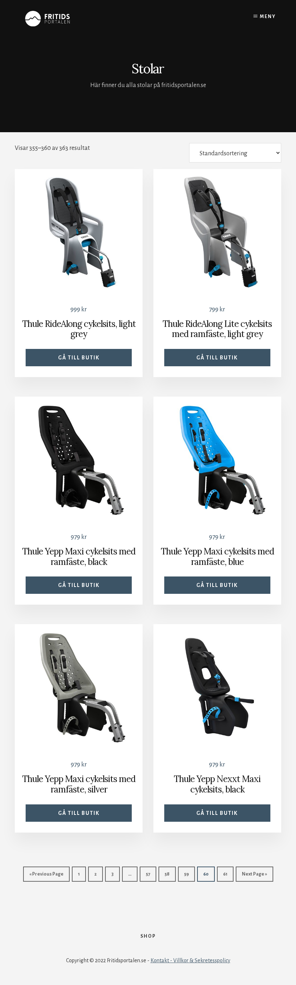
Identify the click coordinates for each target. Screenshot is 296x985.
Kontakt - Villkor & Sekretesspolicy (190, 960)
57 (148, 874)
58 (167, 874)
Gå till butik (79, 357)
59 (186, 874)
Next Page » (254, 874)
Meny (268, 16)
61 (225, 874)
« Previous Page (46, 874)
